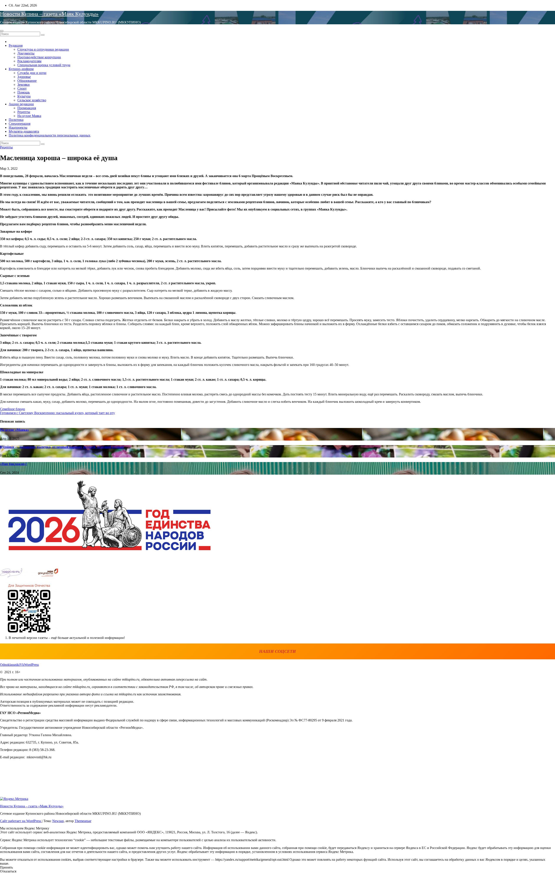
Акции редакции (21, 104)
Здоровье (24, 77)
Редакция (16, 45)
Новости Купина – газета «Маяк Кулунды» (49, 14)
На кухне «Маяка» (14, 430)
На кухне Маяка (29, 116)
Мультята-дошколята (24, 131)
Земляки (23, 84)
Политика (16, 120)
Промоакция (26, 108)
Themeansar (83, 821)
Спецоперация (19, 123)
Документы (25, 53)
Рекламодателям (29, 61)
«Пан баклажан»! (13, 464)
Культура (24, 96)
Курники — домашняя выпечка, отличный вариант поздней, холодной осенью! (62, 447)
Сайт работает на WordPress (21, 821)
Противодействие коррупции (39, 57)
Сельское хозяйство (31, 100)
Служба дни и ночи (31, 73)
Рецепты (23, 112)
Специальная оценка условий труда (43, 65)
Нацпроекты (18, 127)
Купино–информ (21, 69)
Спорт (22, 88)
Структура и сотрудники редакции (43, 49)
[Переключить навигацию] (1, 30)
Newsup (58, 821)
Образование (27, 80)
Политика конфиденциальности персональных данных (49, 135)
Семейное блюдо (12, 409)
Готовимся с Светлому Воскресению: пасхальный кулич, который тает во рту (57, 413)
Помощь (23, 92)
